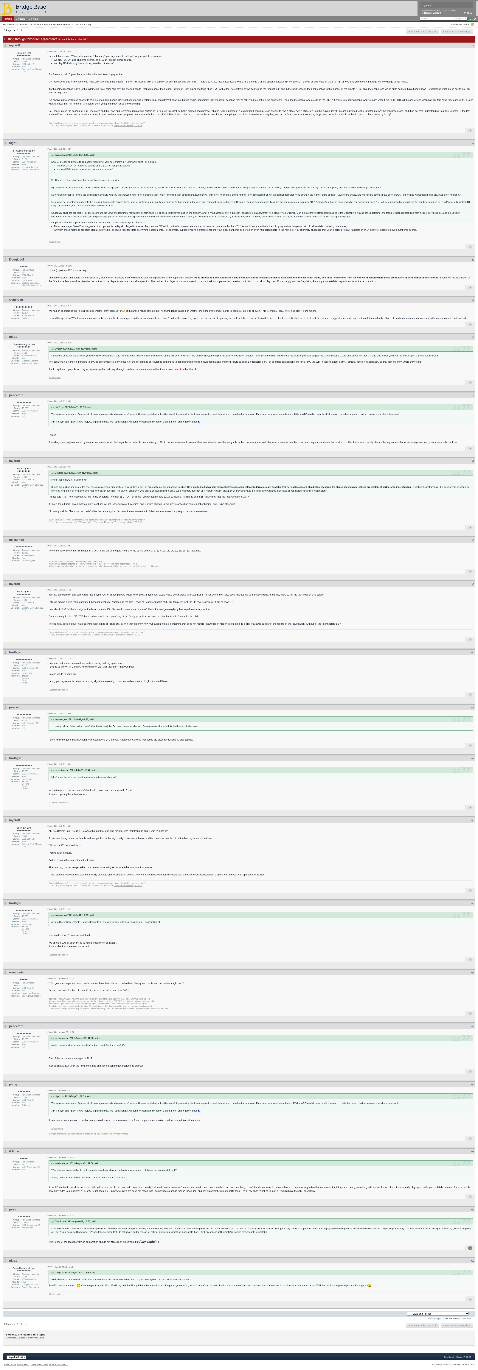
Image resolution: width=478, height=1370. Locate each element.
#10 (472, 653)
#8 (473, 540)
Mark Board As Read (58, 1364)
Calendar (33, 19)
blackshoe (16, 539)
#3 (473, 260)
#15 (472, 973)
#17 (472, 1085)
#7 (473, 461)
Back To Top (10, 1364)
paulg (13, 1084)
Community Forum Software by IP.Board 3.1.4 (453, 1364)
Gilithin (14, 1151)
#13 (472, 820)
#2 (473, 143)
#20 (472, 1261)
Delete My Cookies (39, 1364)
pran (12, 1209)
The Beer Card (56, 1129)
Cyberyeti (16, 299)
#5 (473, 337)
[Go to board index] (25, 8)
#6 (473, 395)
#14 (472, 903)
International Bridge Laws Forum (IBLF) (50, 24)
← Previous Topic (433, 1319)
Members (20, 19)
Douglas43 (16, 259)
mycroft (14, 45)
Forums (8, 19)
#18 (472, 1152)
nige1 (13, 143)
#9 (473, 584)
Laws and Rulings (83, 24)
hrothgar (15, 652)
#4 (473, 300)
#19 (472, 1210)
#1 (473, 45)
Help (469, 13)
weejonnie (16, 972)
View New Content (460, 24)
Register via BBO (432, 13)
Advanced (474, 19)
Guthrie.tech (54, 242)
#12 (472, 758)
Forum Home (23, 1364)
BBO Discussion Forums (15, 24)
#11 (472, 708)
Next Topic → (468, 1319)
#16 (472, 1026)
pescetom (16, 395)
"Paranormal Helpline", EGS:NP (128, 125)
